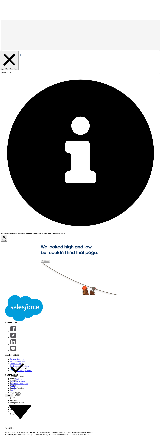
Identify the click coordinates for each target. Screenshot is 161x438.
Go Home (45, 261)
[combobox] (20, 411)
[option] (17, 369)
